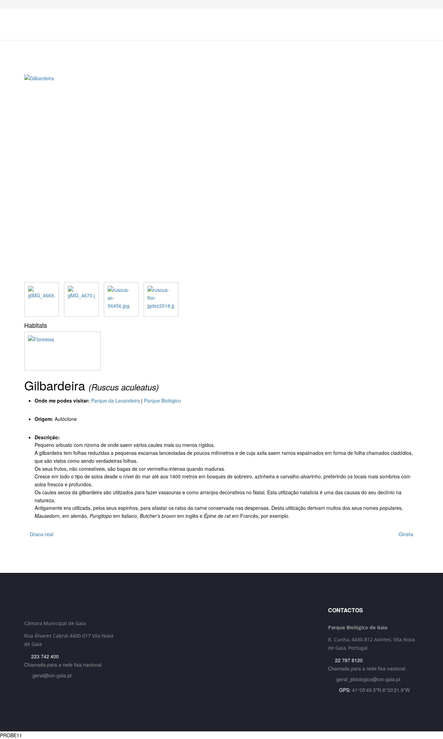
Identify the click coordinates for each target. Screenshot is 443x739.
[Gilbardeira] (221, 178)
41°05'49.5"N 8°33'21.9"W (381, 689)
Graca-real (40, 534)
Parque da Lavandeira (115, 400)
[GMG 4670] (81, 299)
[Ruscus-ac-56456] (121, 299)
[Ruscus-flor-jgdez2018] (161, 299)
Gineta (407, 534)
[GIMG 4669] (41, 299)
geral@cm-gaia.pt (52, 675)
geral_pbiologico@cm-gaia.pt (368, 679)
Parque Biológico (162, 400)
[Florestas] (221, 351)
